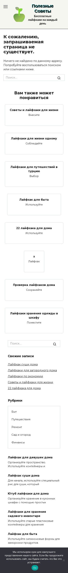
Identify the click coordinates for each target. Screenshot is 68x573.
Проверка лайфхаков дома (34, 285)
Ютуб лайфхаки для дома (28, 493)
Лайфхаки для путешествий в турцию (34, 169)
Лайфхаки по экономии (25, 376)
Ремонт (17, 427)
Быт (14, 411)
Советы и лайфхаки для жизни (34, 110)
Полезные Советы (43, 8)
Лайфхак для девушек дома (30, 457)
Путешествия (21, 419)
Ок (34, 567)
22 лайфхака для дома (34, 228)
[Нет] (63, 560)
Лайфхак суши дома (23, 364)
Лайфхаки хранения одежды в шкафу (34, 315)
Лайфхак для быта (34, 199)
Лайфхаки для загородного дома (32, 370)
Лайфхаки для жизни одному (34, 138)
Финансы (18, 442)
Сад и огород (21, 434)
